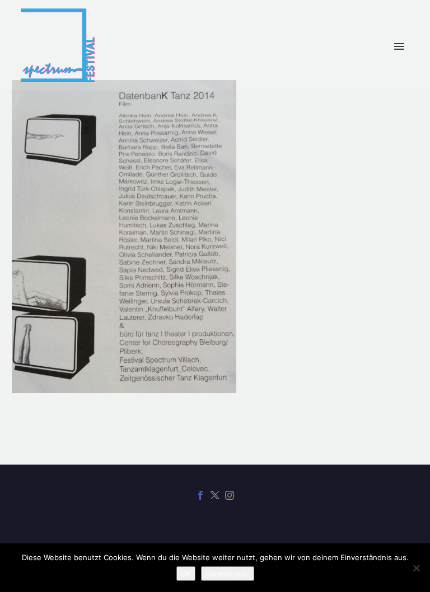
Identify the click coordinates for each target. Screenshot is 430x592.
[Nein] (416, 568)
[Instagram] (229, 495)
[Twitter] (215, 495)
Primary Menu (399, 46)
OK (186, 573)
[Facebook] (200, 495)
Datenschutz (227, 573)
